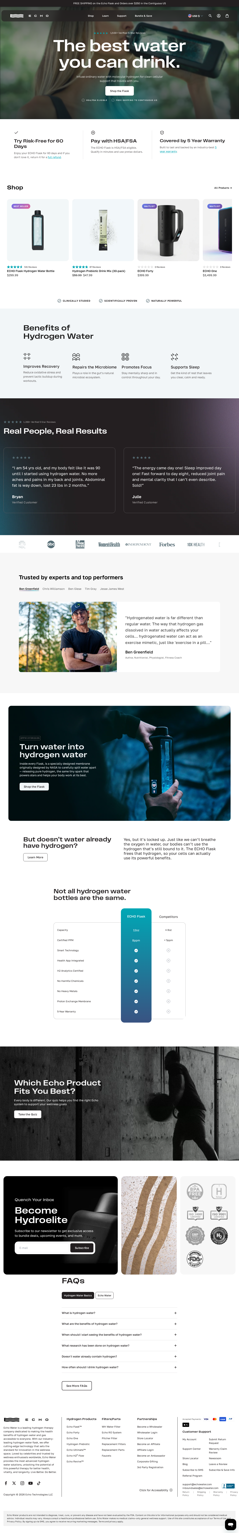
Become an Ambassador (151, 1455)
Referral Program (192, 1475)
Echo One (72, 1438)
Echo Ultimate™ (76, 1449)
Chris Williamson (54, 589)
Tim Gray (91, 589)
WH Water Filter (111, 1426)
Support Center (191, 1448)
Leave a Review (218, 1464)
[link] (34, 786)
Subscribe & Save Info (222, 1469)
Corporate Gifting (147, 1461)
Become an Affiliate (148, 1444)
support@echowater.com (197, 1484)
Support (121, 15)
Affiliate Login (145, 1449)
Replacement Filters (114, 1444)
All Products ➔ (223, 187)
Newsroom (215, 1458)
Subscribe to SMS (192, 1469)
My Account (189, 1439)
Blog (185, 1464)
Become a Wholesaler (149, 1426)
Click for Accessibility (153, 1490)
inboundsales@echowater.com (200, 1487)
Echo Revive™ (75, 1461)
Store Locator (145, 1438)
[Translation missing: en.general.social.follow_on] (5, 1483)
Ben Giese (74, 589)
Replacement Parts (113, 1449)
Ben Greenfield (29, 589)
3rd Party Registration (150, 1467)
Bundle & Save (143, 15)
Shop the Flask (119, 90)
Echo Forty (73, 1432)
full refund (54, 157)
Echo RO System (111, 1432)
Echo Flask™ (74, 1426)
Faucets (106, 1455)
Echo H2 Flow (75, 1455)
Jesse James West (112, 589)
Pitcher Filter (109, 1438)
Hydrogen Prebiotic (78, 1444)
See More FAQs (76, 1386)
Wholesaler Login (147, 1432)
